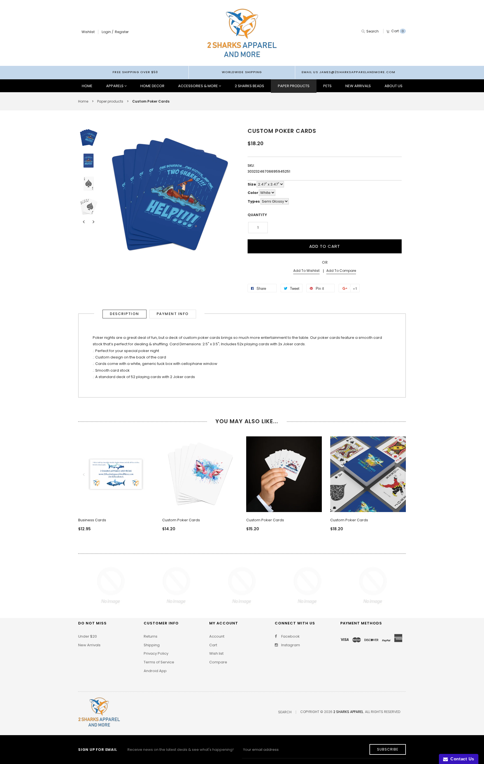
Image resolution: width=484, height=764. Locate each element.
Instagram (290, 645)
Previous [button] (84, 222)
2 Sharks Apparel (348, 711)
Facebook (290, 636)
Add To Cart (324, 246)
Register (122, 31)
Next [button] (93, 222)
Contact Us (461, 758)
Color (253, 192)
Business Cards (92, 520)
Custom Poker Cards (181, 520)
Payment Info (173, 313)
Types (254, 201)
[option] (88, 137)
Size (252, 184)
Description (124, 313)
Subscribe (387, 749)
